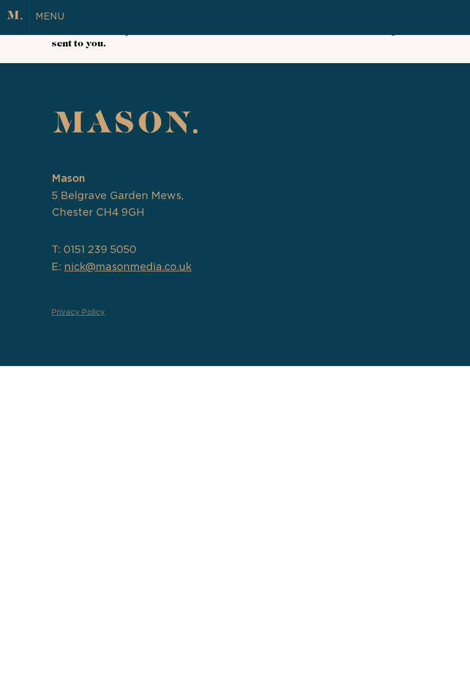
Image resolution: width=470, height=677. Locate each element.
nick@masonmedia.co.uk (127, 267)
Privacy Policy (78, 312)
